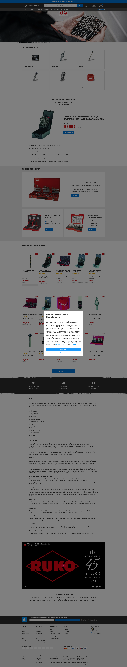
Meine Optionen (63, 352)
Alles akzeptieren (63, 349)
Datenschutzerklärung (59, 344)
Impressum (74, 344)
